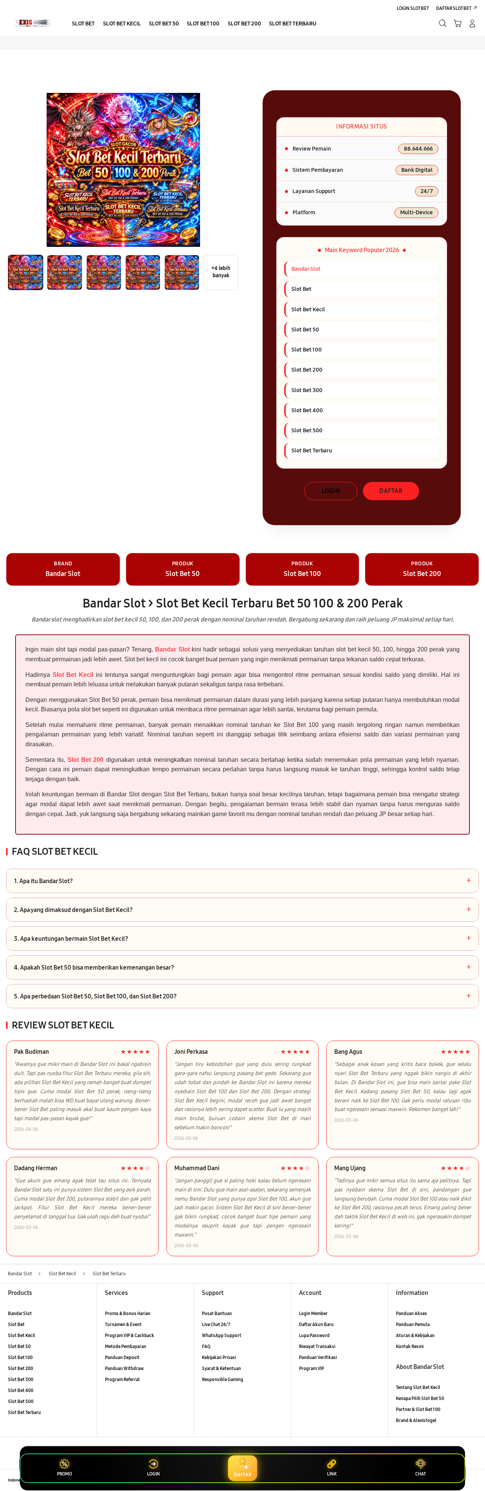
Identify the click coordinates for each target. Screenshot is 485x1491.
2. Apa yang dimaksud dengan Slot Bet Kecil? (242, 910)
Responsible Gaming (222, 1379)
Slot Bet (16, 1324)
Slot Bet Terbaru (24, 1412)
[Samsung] (31, 23)
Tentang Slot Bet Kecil (418, 1387)
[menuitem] (83, 24)
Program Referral (122, 1379)
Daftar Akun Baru (316, 1324)
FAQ (206, 1346)
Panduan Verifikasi (318, 1357)
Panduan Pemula (413, 1324)
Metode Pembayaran (125, 1346)
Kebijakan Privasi (219, 1357)
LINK (331, 1474)
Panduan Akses (411, 1313)
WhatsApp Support (221, 1335)
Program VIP (311, 1368)
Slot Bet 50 (19, 1346)
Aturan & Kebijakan (415, 1335)
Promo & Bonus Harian (127, 1313)
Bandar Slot (172, 649)
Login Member (313, 1313)
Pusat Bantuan (217, 1313)
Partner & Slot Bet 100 (418, 1409)
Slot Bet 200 (85, 759)
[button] (458, 23)
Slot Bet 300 (20, 1379)
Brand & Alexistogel (416, 1420)
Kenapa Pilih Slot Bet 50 (420, 1398)
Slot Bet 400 (20, 1390)
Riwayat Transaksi (317, 1346)
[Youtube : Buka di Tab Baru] (473, 1480)
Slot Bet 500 (20, 1401)
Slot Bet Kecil (73, 675)
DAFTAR (391, 490)
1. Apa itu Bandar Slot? (242, 881)
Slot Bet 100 (20, 1357)
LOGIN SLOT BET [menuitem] (413, 8)
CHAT (420, 1474)
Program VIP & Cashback (129, 1335)
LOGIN (331, 490)
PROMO (64, 1474)
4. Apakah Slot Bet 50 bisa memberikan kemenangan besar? (242, 967)
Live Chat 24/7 (216, 1324)
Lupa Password (314, 1335)
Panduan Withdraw (124, 1368)
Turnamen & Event (123, 1324)
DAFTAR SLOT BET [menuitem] (453, 8)
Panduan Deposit (122, 1357)
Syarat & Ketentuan (221, 1368)
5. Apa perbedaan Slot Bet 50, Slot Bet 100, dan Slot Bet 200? (242, 996)
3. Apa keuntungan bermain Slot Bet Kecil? (242, 938)
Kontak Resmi (410, 1346)
